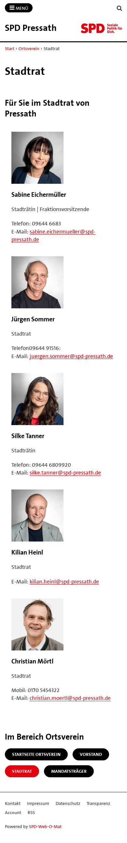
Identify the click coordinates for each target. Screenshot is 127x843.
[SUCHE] (119, 8)
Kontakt (13, 803)
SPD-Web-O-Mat (45, 826)
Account (13, 812)
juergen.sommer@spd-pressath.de (71, 356)
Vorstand (91, 754)
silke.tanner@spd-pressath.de (65, 472)
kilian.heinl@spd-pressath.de (64, 581)
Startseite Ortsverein (36, 754)
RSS (31, 812)
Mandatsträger (69, 771)
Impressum (38, 803)
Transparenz (98, 803)
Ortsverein (29, 48)
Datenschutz (68, 803)
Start (9, 48)
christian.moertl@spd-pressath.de (70, 698)
